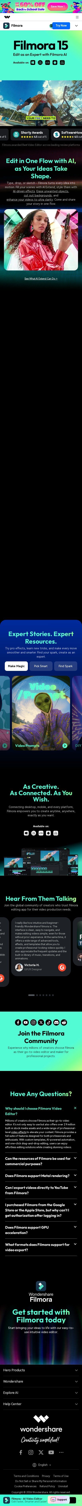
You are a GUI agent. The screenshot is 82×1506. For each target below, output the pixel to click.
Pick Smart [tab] (41, 666)
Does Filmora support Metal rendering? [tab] (37, 1175)
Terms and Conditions (26, 1476)
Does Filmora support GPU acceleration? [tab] (27, 1230)
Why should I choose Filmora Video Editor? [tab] (33, 1111)
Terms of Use (60, 1476)
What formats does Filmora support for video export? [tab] (37, 1247)
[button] (31, 995)
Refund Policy (47, 1486)
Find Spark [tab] (65, 666)
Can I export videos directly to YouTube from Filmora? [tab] (36, 1190)
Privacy (46, 1476)
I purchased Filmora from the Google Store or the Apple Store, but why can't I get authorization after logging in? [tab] (37, 1210)
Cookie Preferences (25, 1486)
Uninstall (63, 1486)
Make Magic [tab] (16, 666)
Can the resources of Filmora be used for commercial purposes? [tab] (38, 1161)
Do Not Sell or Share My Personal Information (41, 1481)
